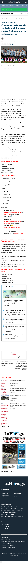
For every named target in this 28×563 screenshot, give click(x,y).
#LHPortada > (6, 427)
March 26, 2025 (18, 233)
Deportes (21, 18)
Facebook (7, 524)
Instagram (7, 526)
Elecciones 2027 (18, 13)
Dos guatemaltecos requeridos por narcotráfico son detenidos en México (18, 405)
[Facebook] (2, 524)
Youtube (6, 532)
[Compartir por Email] (10, 44)
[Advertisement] (14, 85)
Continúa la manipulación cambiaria (7, 364)
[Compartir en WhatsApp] (2, 44)
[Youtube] (2, 532)
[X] (2, 530)
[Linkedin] (2, 528)
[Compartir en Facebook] (5, 44)
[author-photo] (14, 354)
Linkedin (6, 528)
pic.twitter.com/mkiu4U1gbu (12, 227)
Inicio (3, 18)
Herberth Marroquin (9, 38)
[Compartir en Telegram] (12, 44)
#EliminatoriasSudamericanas (12, 212)
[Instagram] (2, 526)
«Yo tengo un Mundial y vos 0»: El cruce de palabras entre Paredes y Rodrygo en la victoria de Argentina (21, 366)
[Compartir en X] (7, 44)
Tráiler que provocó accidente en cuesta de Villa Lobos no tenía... (18, 389)
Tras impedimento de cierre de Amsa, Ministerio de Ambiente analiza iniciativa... (17, 382)
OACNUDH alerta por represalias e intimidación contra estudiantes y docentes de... (18, 397)
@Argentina (7, 214)
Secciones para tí (11, 18)
